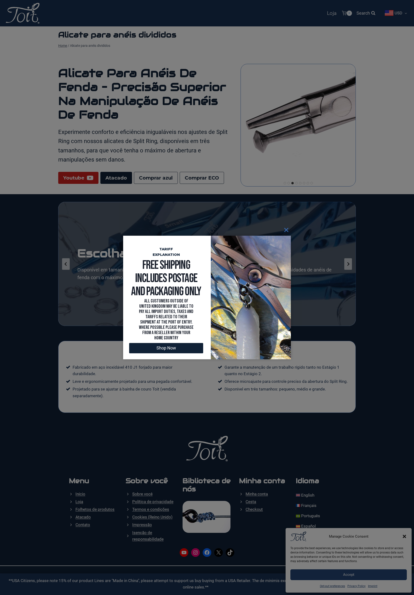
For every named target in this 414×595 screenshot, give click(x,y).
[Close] (286, 229)
